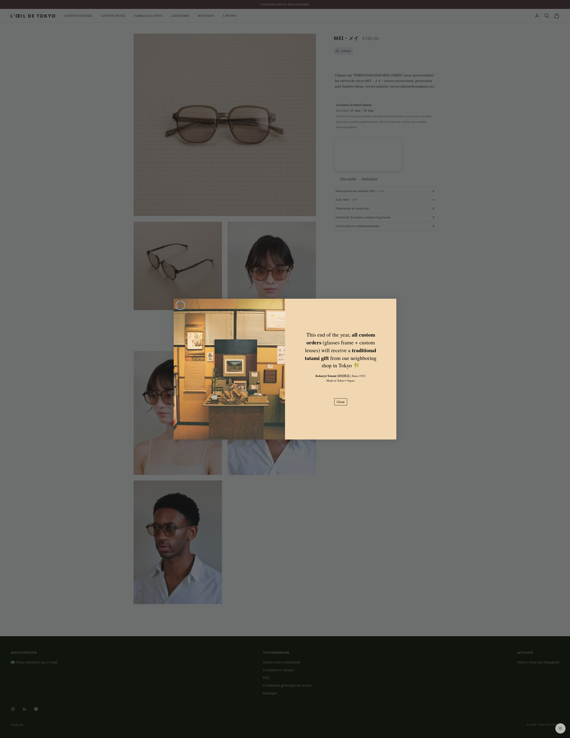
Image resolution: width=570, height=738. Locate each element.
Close (341, 402)
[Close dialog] (180, 305)
